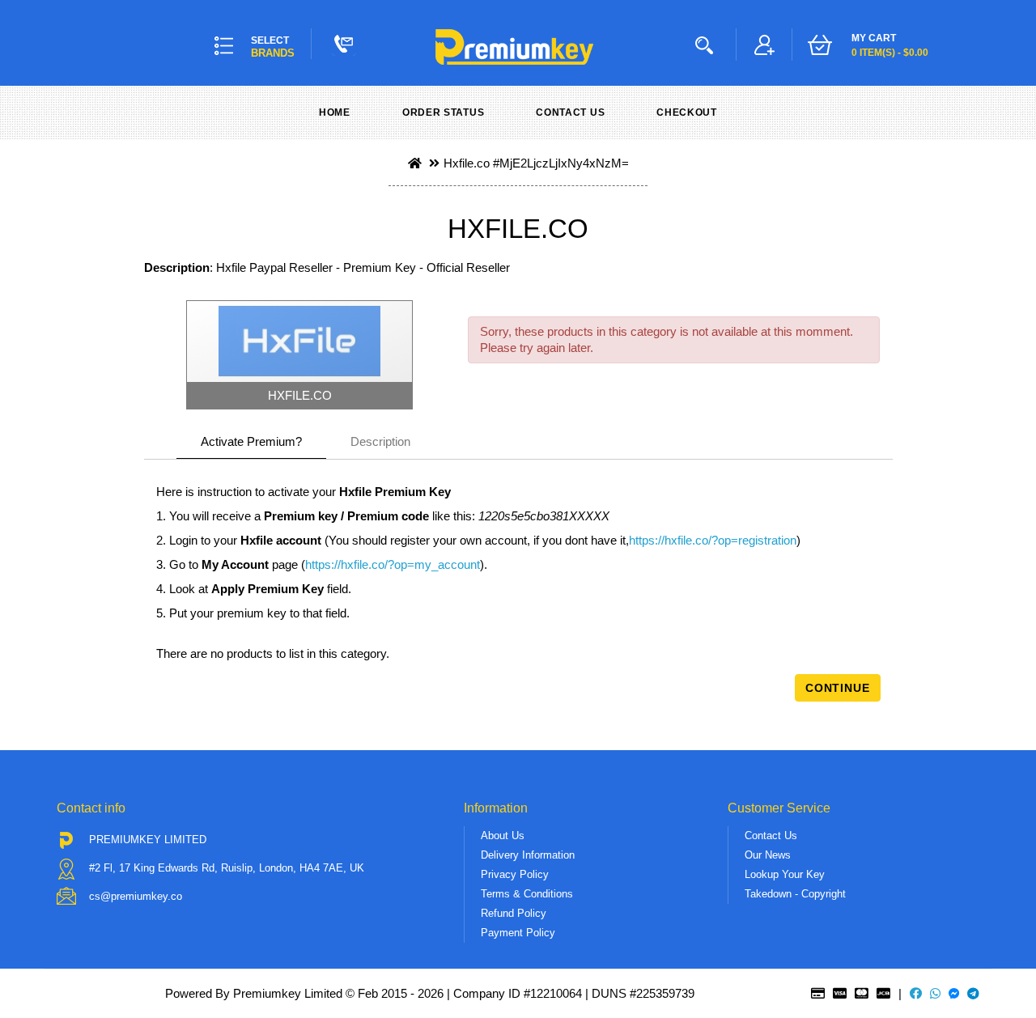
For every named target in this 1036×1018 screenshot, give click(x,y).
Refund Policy (513, 913)
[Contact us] (344, 43)
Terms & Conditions (527, 894)
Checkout (686, 112)
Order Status (443, 112)
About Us (502, 835)
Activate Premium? (251, 441)
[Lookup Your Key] (707, 44)
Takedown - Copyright (795, 894)
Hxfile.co (467, 163)
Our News (768, 855)
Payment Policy (518, 933)
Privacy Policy (515, 874)
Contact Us (570, 112)
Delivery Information (528, 855)
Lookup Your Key (785, 874)
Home (334, 112)
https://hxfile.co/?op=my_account (392, 564)
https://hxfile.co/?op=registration (712, 540)
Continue (837, 687)
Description (380, 441)
